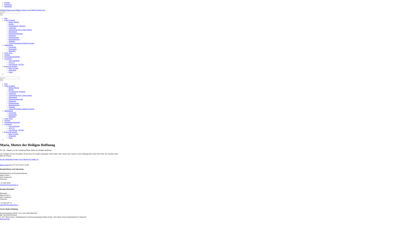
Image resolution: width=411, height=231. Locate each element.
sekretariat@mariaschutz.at (9, 185)
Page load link (5, 219)
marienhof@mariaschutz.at (9, 205)
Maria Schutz (4, 165)
